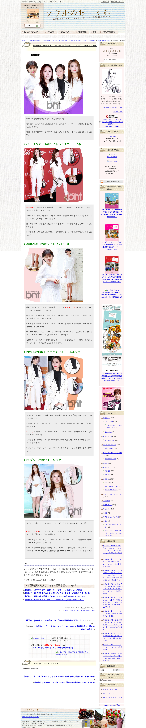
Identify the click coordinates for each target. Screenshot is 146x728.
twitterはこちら (118, 112)
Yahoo (106, 705)
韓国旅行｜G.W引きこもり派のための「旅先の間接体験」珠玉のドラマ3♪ (56, 620)
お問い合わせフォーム (117, 2)
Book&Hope (112, 136)
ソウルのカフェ (109, 440)
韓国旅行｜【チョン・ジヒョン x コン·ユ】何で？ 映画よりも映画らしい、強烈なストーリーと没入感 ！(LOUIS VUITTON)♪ (112, 602)
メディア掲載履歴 (108, 32)
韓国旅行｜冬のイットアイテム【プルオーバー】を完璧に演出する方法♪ (54, 600)
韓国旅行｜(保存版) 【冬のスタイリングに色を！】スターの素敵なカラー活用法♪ (58, 593)
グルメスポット (66, 32)
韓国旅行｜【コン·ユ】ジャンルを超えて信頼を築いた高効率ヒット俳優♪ (112, 613)
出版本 (105, 521)
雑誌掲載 (106, 463)
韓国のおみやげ (109, 448)
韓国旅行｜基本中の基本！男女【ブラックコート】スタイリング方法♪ (54, 590)
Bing (118, 705)
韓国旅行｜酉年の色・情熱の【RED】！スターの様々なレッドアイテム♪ (55, 596)
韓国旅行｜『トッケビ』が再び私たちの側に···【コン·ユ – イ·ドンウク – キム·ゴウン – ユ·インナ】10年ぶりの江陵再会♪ (112, 588)
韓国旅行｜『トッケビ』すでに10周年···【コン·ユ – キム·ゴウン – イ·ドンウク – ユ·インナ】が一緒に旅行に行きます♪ (112, 624)
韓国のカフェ (107, 436)
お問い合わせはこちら (110, 689)
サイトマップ (105, 2)
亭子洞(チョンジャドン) (111, 517)
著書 (94, 32)
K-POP (107, 483)
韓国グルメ (106, 418)
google (112, 705)
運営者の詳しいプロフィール (113, 107)
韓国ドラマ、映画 (110, 490)
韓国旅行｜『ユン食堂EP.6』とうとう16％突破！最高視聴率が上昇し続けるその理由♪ (59, 676)
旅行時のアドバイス (109, 445)
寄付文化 (107, 474)
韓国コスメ (106, 509)
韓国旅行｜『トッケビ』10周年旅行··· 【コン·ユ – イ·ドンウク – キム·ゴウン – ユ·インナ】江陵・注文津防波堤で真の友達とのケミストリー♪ (112, 575)
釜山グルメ (108, 432)
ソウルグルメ (109, 421)
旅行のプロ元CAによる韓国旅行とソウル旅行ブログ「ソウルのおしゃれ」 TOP (44, 40)
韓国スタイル (107, 505)
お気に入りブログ (109, 693)
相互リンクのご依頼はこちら (112, 697)
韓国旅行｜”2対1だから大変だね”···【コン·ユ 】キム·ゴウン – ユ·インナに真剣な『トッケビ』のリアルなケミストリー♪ (113, 550)
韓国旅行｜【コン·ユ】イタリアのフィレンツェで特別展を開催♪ (112, 647)
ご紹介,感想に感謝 (110, 459)
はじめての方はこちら (32, 32)
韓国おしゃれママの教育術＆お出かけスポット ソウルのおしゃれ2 (114, 533)
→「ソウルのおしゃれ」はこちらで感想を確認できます (52, 648)
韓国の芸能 (82, 32)
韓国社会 (107, 471)
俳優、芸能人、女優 (104, 40)
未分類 (105, 513)
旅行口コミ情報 (112, 157)
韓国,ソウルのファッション (78, 40)
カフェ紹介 (51, 32)
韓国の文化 (106, 467)
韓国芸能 (92, 40)
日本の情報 (106, 501)
